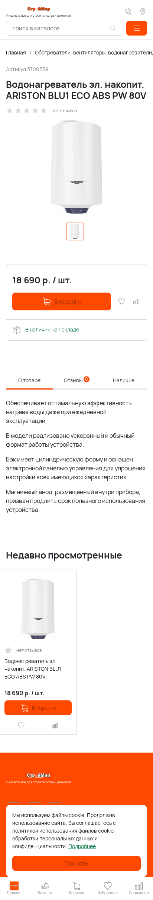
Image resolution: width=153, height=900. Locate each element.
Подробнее (82, 846)
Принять (76, 863)
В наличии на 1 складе (52, 329)
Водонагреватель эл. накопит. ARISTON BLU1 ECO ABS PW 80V (32, 668)
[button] (136, 28)
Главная (16, 52)
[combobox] (64, 28)
